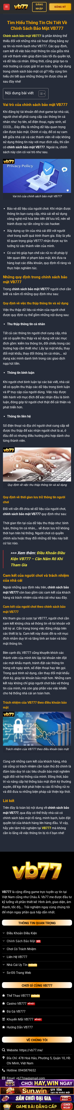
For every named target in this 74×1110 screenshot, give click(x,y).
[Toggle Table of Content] (40, 93)
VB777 (6, 892)
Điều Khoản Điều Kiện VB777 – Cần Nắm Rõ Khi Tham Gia (37, 559)
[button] (6, 7)
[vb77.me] (21, 7)
